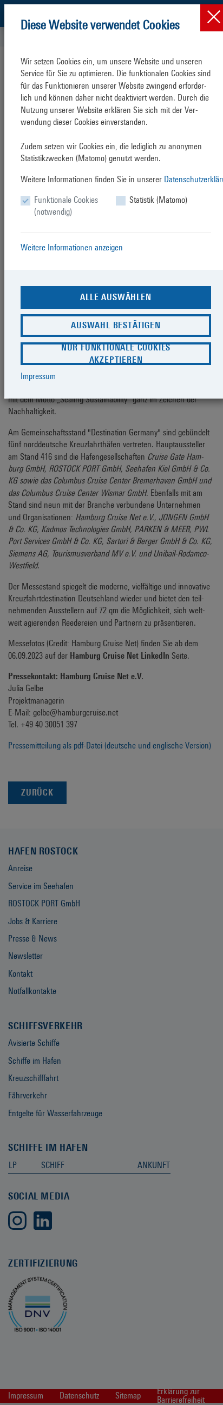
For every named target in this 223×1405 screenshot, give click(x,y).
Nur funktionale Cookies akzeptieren (115, 353)
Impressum (38, 376)
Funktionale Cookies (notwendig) (66, 206)
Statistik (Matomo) (158, 200)
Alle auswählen (115, 297)
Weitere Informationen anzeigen (72, 247)
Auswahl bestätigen (115, 325)
